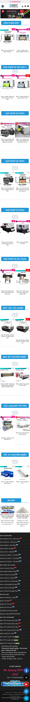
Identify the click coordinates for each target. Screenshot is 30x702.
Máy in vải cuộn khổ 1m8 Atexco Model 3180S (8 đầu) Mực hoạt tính (7, 141)
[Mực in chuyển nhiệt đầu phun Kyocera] (7, 472)
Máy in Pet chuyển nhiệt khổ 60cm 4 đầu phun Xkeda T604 (22, 292)
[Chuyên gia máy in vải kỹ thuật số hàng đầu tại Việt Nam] (14, 6)
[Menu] (2, 6)
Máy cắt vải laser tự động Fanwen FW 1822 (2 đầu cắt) (22, 341)
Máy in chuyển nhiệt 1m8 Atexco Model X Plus (22, 97)
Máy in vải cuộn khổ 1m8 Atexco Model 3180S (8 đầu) (7, 189)
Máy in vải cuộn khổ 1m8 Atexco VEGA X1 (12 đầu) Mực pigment (22, 189)
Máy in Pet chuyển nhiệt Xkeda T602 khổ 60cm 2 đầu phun (7, 292)
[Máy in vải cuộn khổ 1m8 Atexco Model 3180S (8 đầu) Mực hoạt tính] (7, 130)
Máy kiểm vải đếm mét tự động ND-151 (7, 438)
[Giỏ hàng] (25, 6)
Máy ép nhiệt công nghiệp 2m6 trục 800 (22, 384)
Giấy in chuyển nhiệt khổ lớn (22, 482)
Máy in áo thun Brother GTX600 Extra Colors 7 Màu (7, 244)
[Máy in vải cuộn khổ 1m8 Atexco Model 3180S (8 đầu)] (7, 178)
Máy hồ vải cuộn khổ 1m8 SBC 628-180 (22, 433)
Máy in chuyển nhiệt (19, 692)
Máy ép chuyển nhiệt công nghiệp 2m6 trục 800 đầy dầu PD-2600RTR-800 (7, 385)
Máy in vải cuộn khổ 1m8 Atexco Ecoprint (7, 51)
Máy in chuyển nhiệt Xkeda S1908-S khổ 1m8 (22, 51)
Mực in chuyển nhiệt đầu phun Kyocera (7, 482)
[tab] (15, 71)
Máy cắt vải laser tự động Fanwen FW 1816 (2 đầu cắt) (7, 336)
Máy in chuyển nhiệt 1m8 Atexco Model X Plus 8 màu (7, 98)
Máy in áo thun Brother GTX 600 (22, 243)
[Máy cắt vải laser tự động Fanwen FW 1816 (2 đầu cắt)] (7, 325)
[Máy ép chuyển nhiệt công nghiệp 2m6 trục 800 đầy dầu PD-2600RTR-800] (7, 374)
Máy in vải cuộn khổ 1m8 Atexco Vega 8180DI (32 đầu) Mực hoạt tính (22, 141)
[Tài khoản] (22, 6)
